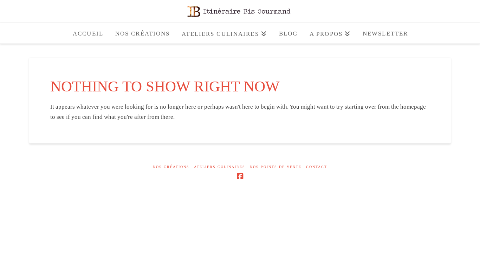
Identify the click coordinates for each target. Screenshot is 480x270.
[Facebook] (240, 176)
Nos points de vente (275, 167)
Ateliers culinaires (219, 167)
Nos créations (171, 167)
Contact (316, 167)
